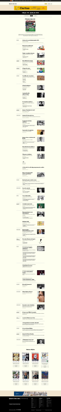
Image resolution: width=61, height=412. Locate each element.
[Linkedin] (20, 409)
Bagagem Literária (33, 407)
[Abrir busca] (50, 3)
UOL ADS (31, 0)
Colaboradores (40, 402)
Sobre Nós (40, 399)
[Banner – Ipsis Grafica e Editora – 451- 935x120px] (30, 394)
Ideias (32, 402)
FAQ (39, 407)
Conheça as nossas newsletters (14, 404)
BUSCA (43, 0)
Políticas (32, 399)
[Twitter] (17, 409)
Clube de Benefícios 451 (49, 401)
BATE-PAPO (46, 0)
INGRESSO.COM (16, 0)
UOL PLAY (28, 0)
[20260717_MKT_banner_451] (30, 8)
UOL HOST (20, 0)
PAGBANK (23, 0)
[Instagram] (16, 409)
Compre (47, 405)
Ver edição (16, 365)
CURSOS (25, 0)
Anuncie (48, 406)
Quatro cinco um (13, 3)
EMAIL (50, 0)
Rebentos (32, 403)
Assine (47, 399)
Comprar (16, 366)
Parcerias (40, 403)
